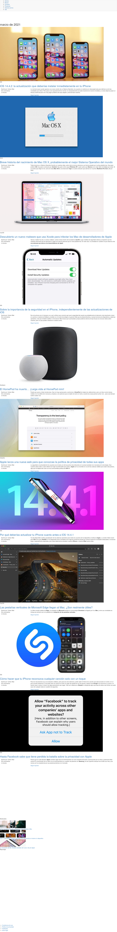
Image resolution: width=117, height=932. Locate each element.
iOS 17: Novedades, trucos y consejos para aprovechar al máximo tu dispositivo (21, 838)
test (6, 9)
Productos (7, 6)
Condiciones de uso (7, 925)
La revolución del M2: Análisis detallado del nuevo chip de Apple (17, 848)
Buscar (7, 2)
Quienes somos (9, 8)
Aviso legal (5, 930)
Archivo (7, 1)
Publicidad (5, 928)
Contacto (7, 4)
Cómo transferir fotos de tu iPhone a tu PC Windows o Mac (16, 829)
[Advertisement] (42, 17)
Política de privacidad (8, 927)
